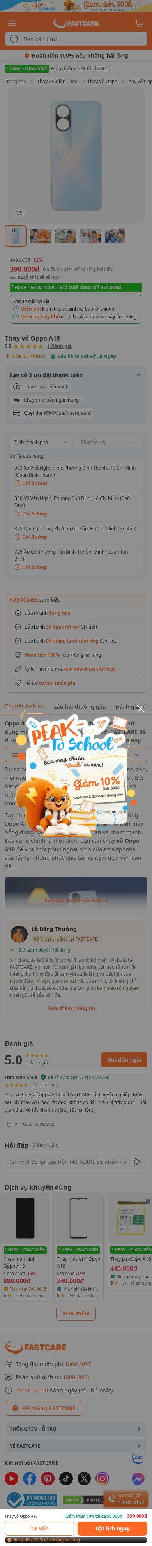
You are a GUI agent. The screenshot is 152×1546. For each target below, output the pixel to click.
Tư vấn (39, 1528)
